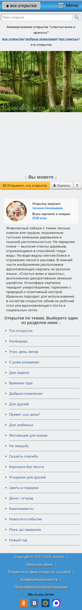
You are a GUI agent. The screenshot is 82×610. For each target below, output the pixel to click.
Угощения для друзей (27, 477)
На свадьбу (19, 446)
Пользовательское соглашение (41, 587)
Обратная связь (39, 564)
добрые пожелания (41, 39)
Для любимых (21, 425)
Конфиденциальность (39, 579)
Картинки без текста (26, 467)
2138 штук (39, 218)
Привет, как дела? (24, 414)
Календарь (18, 341)
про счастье (68, 39)
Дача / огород (21, 498)
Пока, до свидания (25, 529)
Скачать (61, 185)
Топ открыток (21, 331)
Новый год (18, 540)
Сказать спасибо (23, 456)
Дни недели (19, 372)
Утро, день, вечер (23, 351)
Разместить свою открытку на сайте (39, 572)
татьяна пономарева (47, 208)
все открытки (21, 5)
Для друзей (19, 404)
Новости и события (25, 519)
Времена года (21, 383)
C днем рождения (24, 362)
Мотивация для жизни (28, 435)
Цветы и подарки (23, 488)
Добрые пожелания (25, 393)
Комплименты (21, 508)
